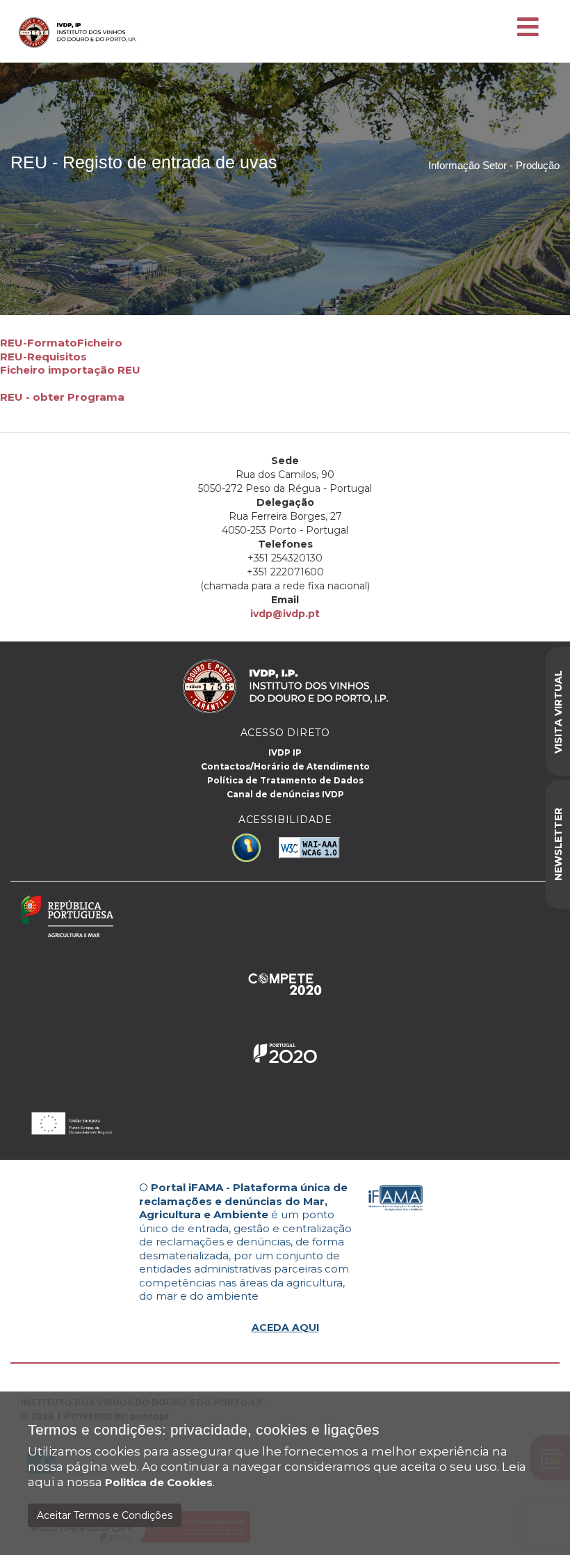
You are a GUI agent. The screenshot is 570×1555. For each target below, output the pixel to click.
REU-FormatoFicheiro (61, 342)
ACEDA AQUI (285, 1327)
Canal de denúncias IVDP (285, 794)
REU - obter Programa (62, 397)
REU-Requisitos (43, 356)
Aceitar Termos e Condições (104, 1515)
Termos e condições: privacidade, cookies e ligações (204, 1429)
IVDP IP (285, 752)
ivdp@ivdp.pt (285, 613)
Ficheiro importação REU (70, 369)
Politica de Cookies (159, 1482)
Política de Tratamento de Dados (285, 780)
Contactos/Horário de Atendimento (285, 766)
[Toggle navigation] (528, 27)
